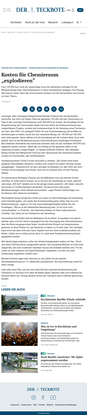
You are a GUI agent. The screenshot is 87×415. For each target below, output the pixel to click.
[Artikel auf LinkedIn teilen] (39, 109)
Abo (80, 10)
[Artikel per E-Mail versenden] (61, 109)
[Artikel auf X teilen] (32, 109)
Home (3, 32)
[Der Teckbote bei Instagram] (33, 397)
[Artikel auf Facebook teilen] (25, 109)
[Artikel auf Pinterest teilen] (46, 109)
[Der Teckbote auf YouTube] (53, 397)
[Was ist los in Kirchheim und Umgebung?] (19, 334)
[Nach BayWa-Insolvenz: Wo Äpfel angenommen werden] (19, 362)
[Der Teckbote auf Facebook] (43, 397)
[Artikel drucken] (54, 109)
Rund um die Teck (23, 32)
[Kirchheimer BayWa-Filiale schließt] (19, 305)
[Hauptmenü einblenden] (5, 10)
